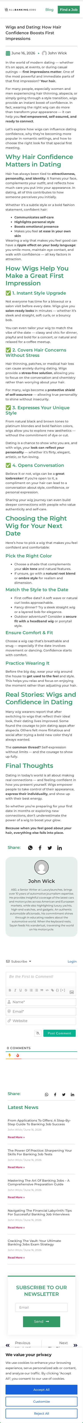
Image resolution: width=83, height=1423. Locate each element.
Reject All (41, 1413)
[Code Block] (47, 990)
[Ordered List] (31, 990)
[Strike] (25, 990)
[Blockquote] (41, 990)
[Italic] (15, 990)
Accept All (41, 1390)
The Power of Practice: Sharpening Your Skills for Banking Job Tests (40, 1152)
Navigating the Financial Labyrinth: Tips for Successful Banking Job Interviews (40, 1212)
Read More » (16, 1137)
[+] (62, 990)
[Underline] (20, 990)
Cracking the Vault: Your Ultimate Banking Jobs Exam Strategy (34, 1243)
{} (57, 990)
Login (72, 961)
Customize (41, 1402)
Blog (49, 10)
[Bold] (9, 990)
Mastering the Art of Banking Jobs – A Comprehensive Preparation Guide (38, 1182)
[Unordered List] (36, 990)
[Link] (52, 990)
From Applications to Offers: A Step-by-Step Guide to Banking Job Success (39, 1122)
